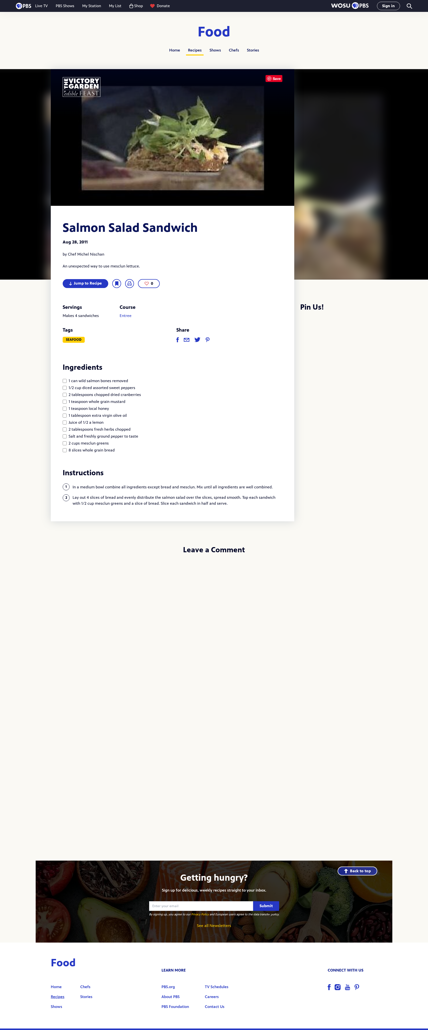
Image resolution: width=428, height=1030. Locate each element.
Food (214, 32)
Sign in (388, 5)
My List (115, 5)
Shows (215, 50)
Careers (212, 996)
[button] (350, 6)
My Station (91, 5)
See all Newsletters (214, 925)
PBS (23, 5)
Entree (126, 315)
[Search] (409, 6)
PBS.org (168, 986)
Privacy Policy (200, 914)
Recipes (195, 50)
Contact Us (214, 1006)
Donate (163, 5)
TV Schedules (216, 986)
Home (174, 50)
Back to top (360, 871)
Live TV (41, 5)
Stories (253, 50)
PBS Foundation (175, 1006)
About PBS (170, 996)
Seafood (73, 340)
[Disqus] (214, 625)
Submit (266, 905)
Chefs (234, 50)
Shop (138, 5)
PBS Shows (65, 5)
